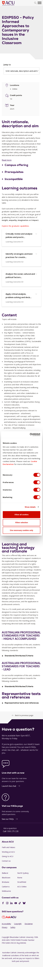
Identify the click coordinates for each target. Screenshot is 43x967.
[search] (35, 3)
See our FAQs (8, 819)
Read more (6, 160)
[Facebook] (3, 903)
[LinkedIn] (11, 903)
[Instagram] (7, 903)
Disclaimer (29, 924)
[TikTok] (20, 903)
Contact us (6, 861)
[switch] (36, 482)
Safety (12, 927)
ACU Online (22, 886)
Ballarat (5, 873)
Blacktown (6, 877)
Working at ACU (8, 852)
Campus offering (16, 165)
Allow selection (21, 522)
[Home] (12, 6)
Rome (19, 877)
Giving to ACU (7, 856)
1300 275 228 (12, 831)
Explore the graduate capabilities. (15, 226)
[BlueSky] (24, 903)
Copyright (18, 924)
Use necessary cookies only (21, 530)
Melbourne (6, 891)
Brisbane (5, 882)
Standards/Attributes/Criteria (19, 656)
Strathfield (21, 882)
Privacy (4, 927)
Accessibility (6, 924)
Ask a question (10, 828)
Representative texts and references (22, 703)
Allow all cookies (21, 515)
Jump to (7, 64)
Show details (30, 507)
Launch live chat (9, 786)
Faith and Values (8, 847)
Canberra (5, 886)
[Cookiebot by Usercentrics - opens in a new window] (30, 434)
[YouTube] (16, 903)
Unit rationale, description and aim (21, 71)
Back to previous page (24, 715)
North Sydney (23, 873)
